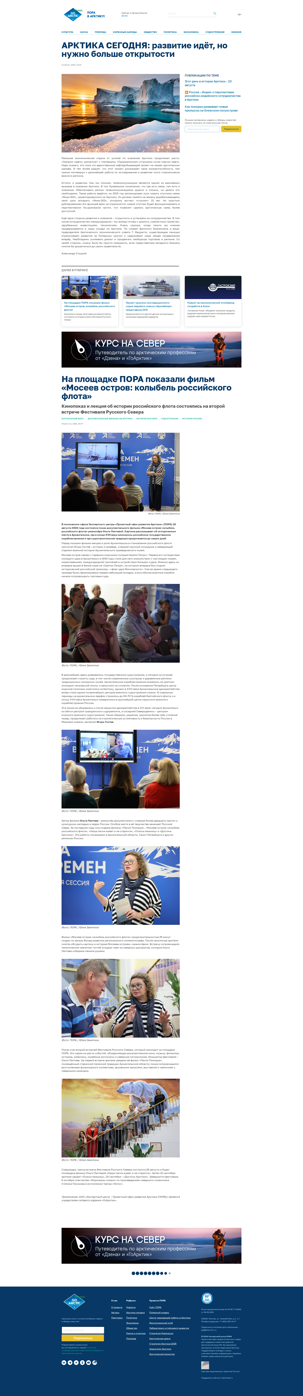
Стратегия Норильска (161, 1333)
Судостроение (215, 32)
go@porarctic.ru (208, 1330)
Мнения (236, 32)
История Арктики (146, 418)
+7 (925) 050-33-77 (228, 1321)
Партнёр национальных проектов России (220, 1371)
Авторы (115, 1312)
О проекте (116, 1307)
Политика (170, 32)
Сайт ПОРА (155, 1307)
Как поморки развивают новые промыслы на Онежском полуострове (211, 108)
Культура (67, 32)
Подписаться (231, 129)
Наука (84, 32)
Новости (131, 1307)
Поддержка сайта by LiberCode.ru (217, 1378)
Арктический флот (73, 418)
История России (192, 418)
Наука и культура (136, 1333)
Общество (150, 32)
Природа (100, 32)
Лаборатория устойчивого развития (169, 1328)
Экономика (191, 32)
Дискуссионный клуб (161, 1323)
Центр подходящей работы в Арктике (169, 1317)
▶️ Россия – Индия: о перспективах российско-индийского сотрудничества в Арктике (213, 95)
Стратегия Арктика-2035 (162, 1343)
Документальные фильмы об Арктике (110, 418)
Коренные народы (125, 32)
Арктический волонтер (162, 1354)
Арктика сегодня (135, 1312)
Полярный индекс (159, 1312)
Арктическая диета (159, 1338)
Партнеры (116, 1317)
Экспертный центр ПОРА (220, 1336)
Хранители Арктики (160, 1348)
